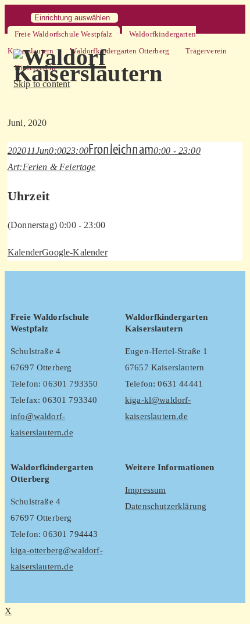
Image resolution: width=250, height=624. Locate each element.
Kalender (25, 252)
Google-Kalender (74, 252)
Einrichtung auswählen (72, 17)
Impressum (145, 490)
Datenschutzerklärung (165, 506)
